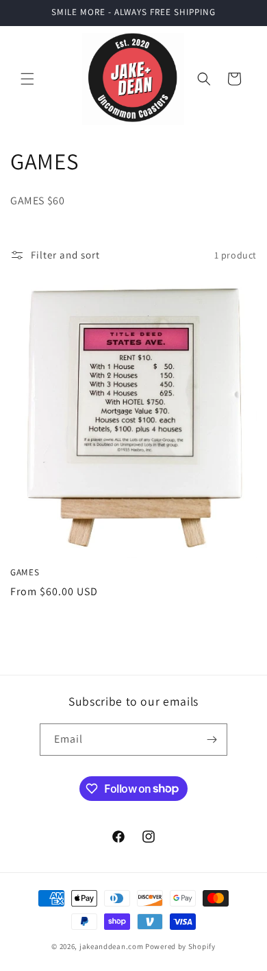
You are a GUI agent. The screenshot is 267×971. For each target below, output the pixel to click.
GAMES (24, 572)
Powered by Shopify (180, 946)
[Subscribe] (211, 739)
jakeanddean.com (111, 946)
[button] (27, 79)
